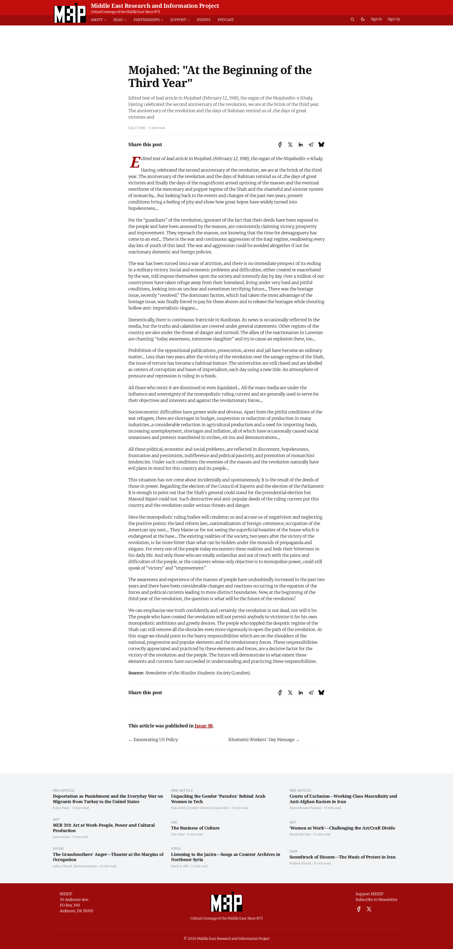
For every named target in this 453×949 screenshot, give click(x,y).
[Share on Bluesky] (321, 144)
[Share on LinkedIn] (300, 145)
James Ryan (61, 837)
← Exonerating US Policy (153, 739)
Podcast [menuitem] (226, 20)
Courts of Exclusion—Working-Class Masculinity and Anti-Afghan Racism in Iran (343, 798)
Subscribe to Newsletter (377, 899)
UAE (174, 822)
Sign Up (394, 19)
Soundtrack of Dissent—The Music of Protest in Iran (342, 857)
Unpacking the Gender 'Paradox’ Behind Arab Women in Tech (218, 798)
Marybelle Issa (299, 834)
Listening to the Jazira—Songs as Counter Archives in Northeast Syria (225, 856)
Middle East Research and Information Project (155, 5)
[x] (369, 909)
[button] (100, 20)
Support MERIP (369, 893)
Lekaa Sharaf (62, 866)
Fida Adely (178, 808)
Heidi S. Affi (179, 866)
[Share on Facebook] (280, 145)
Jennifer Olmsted (200, 808)
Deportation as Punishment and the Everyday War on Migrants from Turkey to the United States (108, 798)
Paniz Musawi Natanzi (305, 808)
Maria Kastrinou (85, 866)
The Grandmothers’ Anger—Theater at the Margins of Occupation (108, 856)
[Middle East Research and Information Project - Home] (70, 12)
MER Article (64, 790)
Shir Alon (178, 834)
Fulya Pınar (61, 808)
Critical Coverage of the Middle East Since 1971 (125, 12)
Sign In (376, 19)
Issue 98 (204, 725)
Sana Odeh (221, 808)
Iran (293, 851)
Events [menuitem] (203, 20)
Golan (58, 848)
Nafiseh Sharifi (300, 863)
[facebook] (359, 909)
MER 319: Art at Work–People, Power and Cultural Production (104, 827)
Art (56, 819)
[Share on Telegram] (311, 145)
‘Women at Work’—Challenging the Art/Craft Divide (342, 828)
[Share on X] (290, 145)
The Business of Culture (195, 828)
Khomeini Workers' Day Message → (264, 739)
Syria (176, 848)
